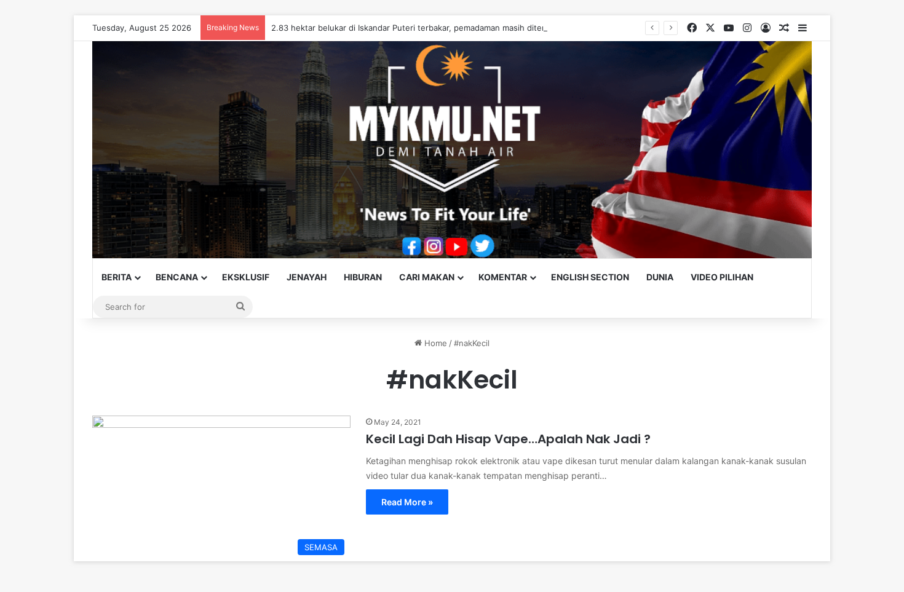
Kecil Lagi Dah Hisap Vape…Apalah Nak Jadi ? (508, 439)
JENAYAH (307, 277)
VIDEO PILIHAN (722, 277)
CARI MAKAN (426, 277)
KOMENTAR (502, 277)
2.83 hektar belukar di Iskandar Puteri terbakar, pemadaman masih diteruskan (419, 28)
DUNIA (659, 277)
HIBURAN (363, 277)
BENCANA (177, 277)
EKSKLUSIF (245, 277)
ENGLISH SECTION (590, 277)
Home (434, 343)
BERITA (116, 277)
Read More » (407, 502)
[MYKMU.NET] (452, 149)
